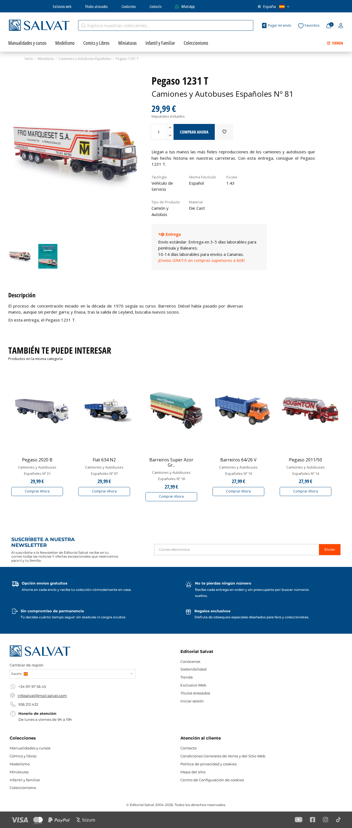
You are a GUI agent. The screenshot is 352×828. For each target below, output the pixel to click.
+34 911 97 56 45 (32, 686)
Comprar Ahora (37, 491)
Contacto (155, 6)
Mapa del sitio (192, 772)
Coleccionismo (23, 787)
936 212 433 (28, 704)
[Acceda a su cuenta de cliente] (341, 26)
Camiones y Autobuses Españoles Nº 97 (104, 470)
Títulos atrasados (96, 6)
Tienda (186, 677)
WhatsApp (188, 6)
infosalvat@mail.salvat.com (42, 695)
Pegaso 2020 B (37, 460)
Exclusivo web (62, 6)
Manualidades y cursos (30, 748)
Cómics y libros (23, 756)
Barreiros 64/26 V (238, 460)
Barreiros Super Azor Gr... (171, 462)
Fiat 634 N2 (104, 460)
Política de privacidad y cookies (208, 764)
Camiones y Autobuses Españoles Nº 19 (238, 470)
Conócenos (129, 6)
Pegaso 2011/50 (305, 460)
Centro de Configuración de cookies (212, 780)
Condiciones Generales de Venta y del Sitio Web (222, 756)
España (269, 6)
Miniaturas (19, 772)
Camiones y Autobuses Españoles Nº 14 (305, 470)
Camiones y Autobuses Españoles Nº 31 (37, 470)
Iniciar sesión (192, 701)
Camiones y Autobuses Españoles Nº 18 (171, 475)
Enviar (329, 549)
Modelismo (20, 764)
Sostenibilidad (193, 669)
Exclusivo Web (193, 685)
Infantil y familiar (25, 780)
